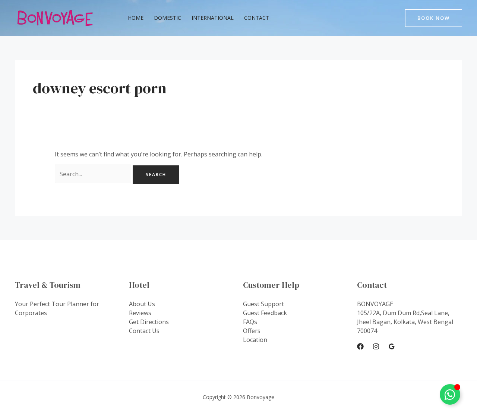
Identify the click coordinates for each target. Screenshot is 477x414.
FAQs (250, 322)
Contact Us (144, 331)
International (213, 17)
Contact (256, 17)
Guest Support (263, 304)
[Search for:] (94, 174)
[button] (433, 18)
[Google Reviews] (391, 346)
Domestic (167, 17)
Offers (251, 331)
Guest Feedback (265, 313)
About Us (142, 304)
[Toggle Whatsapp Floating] (450, 394)
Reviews (140, 313)
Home (135, 17)
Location (255, 340)
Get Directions (149, 322)
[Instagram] (376, 346)
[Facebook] (360, 346)
